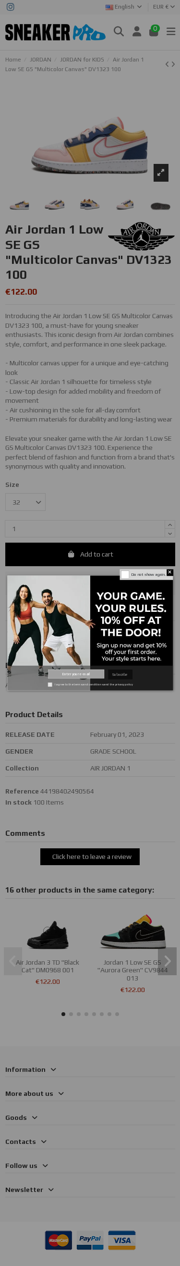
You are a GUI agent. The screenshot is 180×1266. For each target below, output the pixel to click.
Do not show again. (148, 574)
